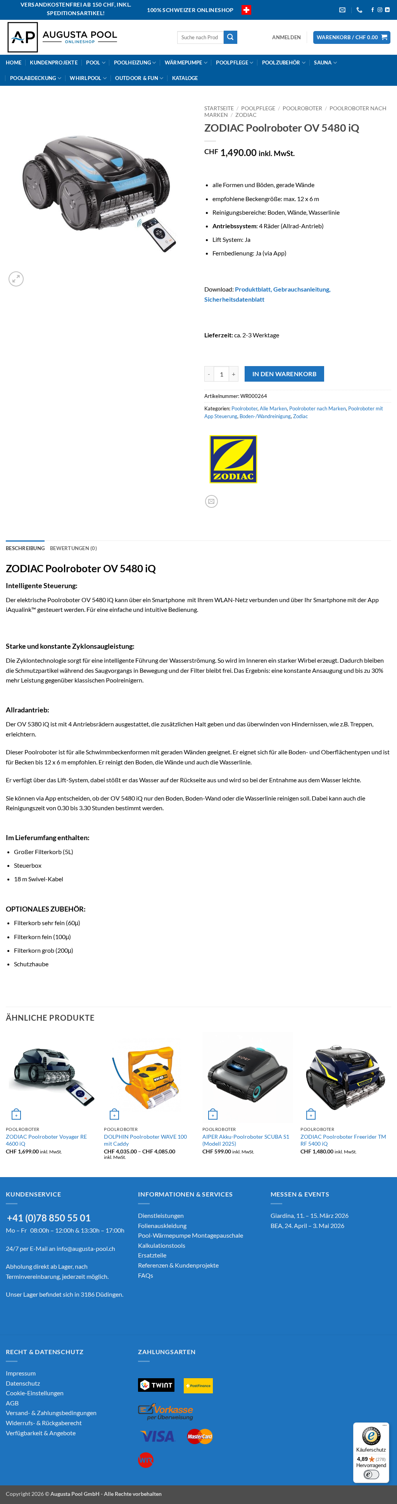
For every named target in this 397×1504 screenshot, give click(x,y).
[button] (286, 37)
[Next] (391, 1103)
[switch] (371, 1474)
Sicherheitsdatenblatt (234, 299)
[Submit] (230, 37)
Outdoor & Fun (136, 78)
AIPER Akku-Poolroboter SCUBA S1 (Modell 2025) (245, 1140)
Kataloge (185, 78)
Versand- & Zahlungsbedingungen (51, 1412)
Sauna (322, 62)
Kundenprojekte (54, 62)
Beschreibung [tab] (25, 548)
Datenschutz (23, 1383)
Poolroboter (302, 108)
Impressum (21, 1373)
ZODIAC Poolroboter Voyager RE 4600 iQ (46, 1140)
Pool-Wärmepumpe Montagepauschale (190, 1235)
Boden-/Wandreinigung (265, 416)
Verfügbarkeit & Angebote (41, 1432)
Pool (93, 62)
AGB (12, 1403)
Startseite (219, 108)
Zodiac (246, 115)
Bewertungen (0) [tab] (73, 548)
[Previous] (6, 1103)
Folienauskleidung (162, 1225)
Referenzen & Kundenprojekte (178, 1265)
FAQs (145, 1275)
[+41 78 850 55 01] (360, 10)
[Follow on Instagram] (380, 10)
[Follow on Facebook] (372, 10)
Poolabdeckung (33, 78)
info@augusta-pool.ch (86, 1248)
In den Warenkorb (284, 373)
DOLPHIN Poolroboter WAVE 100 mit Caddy (145, 1140)
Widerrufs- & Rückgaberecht (44, 1422)
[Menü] (384, 1427)
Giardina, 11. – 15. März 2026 (310, 1215)
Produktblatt (253, 289)
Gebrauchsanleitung (301, 289)
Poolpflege (232, 62)
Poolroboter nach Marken (317, 408)
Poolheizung (132, 62)
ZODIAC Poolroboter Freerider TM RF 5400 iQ (343, 1140)
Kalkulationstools (161, 1245)
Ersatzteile (152, 1255)
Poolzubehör (281, 62)
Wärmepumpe (183, 62)
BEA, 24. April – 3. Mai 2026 (307, 1225)
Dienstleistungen (161, 1215)
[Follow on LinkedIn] (387, 10)
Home (13, 62)
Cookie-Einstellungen (35, 1392)
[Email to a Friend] (211, 501)
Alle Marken (273, 408)
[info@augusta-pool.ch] (343, 10)
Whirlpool (85, 78)
